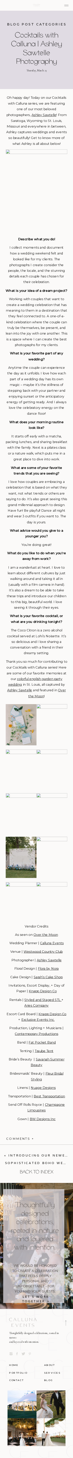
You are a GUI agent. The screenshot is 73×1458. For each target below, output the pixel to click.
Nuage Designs (43, 1088)
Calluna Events (52, 943)
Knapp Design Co (43, 991)
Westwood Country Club (43, 952)
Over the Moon (45, 935)
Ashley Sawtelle (44, 115)
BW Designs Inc (42, 1119)
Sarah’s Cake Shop (48, 977)
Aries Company (36, 1005)
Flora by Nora (48, 969)
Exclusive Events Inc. (38, 1020)
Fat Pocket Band (42, 1042)
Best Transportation (49, 1096)
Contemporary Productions (36, 1034)
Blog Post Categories (37, 24)
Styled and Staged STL (43, 1000)
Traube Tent (44, 1051)
